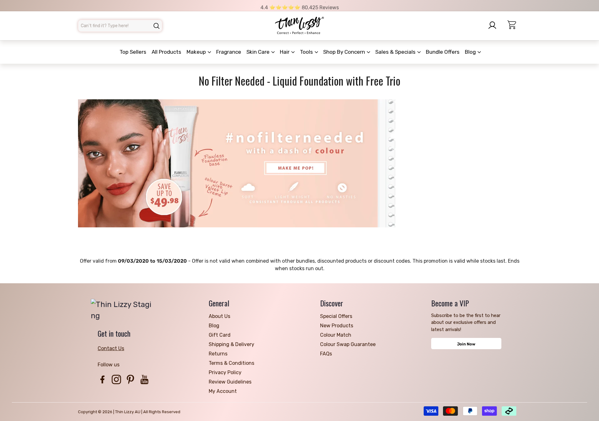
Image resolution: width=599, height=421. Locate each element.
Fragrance (228, 52)
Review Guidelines (230, 382)
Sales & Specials (396, 52)
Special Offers (336, 316)
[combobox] (120, 26)
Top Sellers (132, 52)
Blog (471, 52)
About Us (219, 316)
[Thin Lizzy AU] (299, 25)
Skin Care (258, 52)
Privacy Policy (225, 372)
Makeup (197, 52)
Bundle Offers (443, 52)
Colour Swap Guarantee (348, 344)
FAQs (326, 354)
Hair (285, 52)
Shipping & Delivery (231, 344)
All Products (166, 52)
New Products (336, 326)
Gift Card (220, 335)
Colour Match (335, 335)
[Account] (494, 25)
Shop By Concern (344, 52)
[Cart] (514, 25)
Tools (307, 52)
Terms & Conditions (231, 363)
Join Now (466, 344)
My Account (223, 391)
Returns (218, 354)
